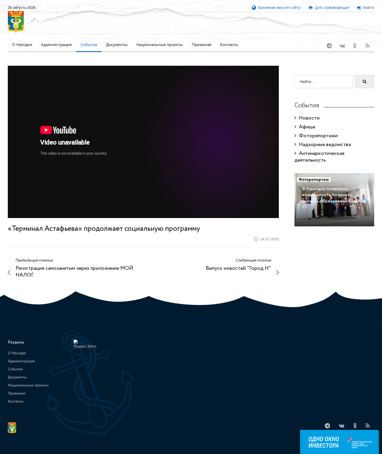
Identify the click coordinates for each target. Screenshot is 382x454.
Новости (308, 118)
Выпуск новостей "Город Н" (238, 268)
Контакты (229, 44)
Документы (117, 44)
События (89, 44)
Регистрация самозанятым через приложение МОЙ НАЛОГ (74, 272)
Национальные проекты (159, 44)
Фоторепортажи (317, 136)
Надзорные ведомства (323, 144)
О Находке (22, 44)
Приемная (201, 44)
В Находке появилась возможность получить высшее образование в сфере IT (333, 198)
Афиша (305, 127)
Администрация (56, 44)
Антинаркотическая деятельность (319, 157)
